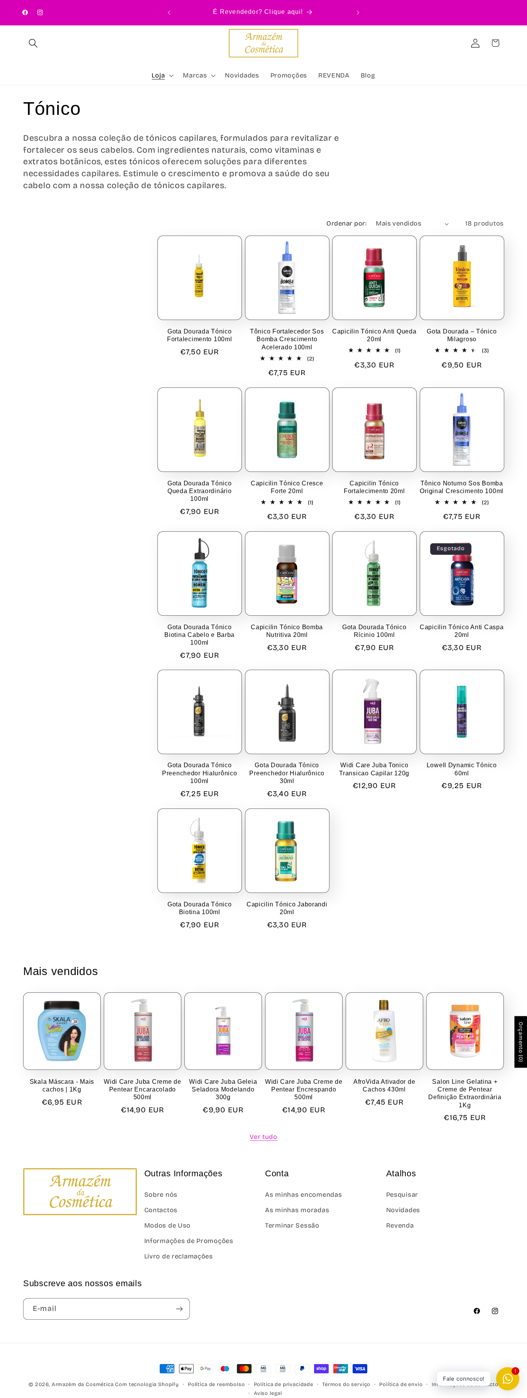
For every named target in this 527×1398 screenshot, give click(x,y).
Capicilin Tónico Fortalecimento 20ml (374, 487)
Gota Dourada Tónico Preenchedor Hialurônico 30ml (286, 773)
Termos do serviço (346, 1384)
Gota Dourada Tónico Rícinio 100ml (374, 631)
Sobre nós (160, 1195)
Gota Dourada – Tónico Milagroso (462, 335)
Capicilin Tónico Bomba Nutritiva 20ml (287, 631)
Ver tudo (263, 1137)
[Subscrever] (179, 1309)
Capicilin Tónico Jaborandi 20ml (287, 908)
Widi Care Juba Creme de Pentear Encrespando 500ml (304, 1089)
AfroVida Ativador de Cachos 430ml (384, 1085)
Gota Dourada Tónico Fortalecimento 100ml (199, 335)
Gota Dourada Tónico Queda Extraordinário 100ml (199, 491)
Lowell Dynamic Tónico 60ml (462, 769)
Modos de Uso (167, 1225)
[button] (33, 43)
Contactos (160, 1210)
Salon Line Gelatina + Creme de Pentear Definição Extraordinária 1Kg (464, 1093)
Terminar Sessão (292, 1225)
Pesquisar (402, 1195)
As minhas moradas (297, 1210)
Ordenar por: (346, 223)
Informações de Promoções (188, 1241)
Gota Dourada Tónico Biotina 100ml (199, 908)
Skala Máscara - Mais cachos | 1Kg (62, 1085)
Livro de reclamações (178, 1256)
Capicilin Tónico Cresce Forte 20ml (287, 487)
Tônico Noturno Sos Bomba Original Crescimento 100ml (461, 487)
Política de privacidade (283, 1384)
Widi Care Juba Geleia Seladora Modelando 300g (223, 1089)
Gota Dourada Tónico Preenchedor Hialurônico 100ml (199, 773)
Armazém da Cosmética (83, 1384)
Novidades (403, 1210)
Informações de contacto (465, 1384)
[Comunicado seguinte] (358, 12)
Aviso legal (268, 1393)
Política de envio (400, 1384)
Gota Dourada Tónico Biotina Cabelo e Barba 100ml (199, 635)
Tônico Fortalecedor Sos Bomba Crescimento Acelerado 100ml (287, 339)
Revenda (400, 1225)
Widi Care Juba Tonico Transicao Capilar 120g (374, 769)
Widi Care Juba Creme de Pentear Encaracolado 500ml (142, 1089)
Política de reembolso (216, 1384)
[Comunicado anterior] (168, 12)
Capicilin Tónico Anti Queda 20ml (374, 335)
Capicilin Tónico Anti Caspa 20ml (461, 631)
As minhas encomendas (303, 1195)
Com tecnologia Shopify (147, 1384)
